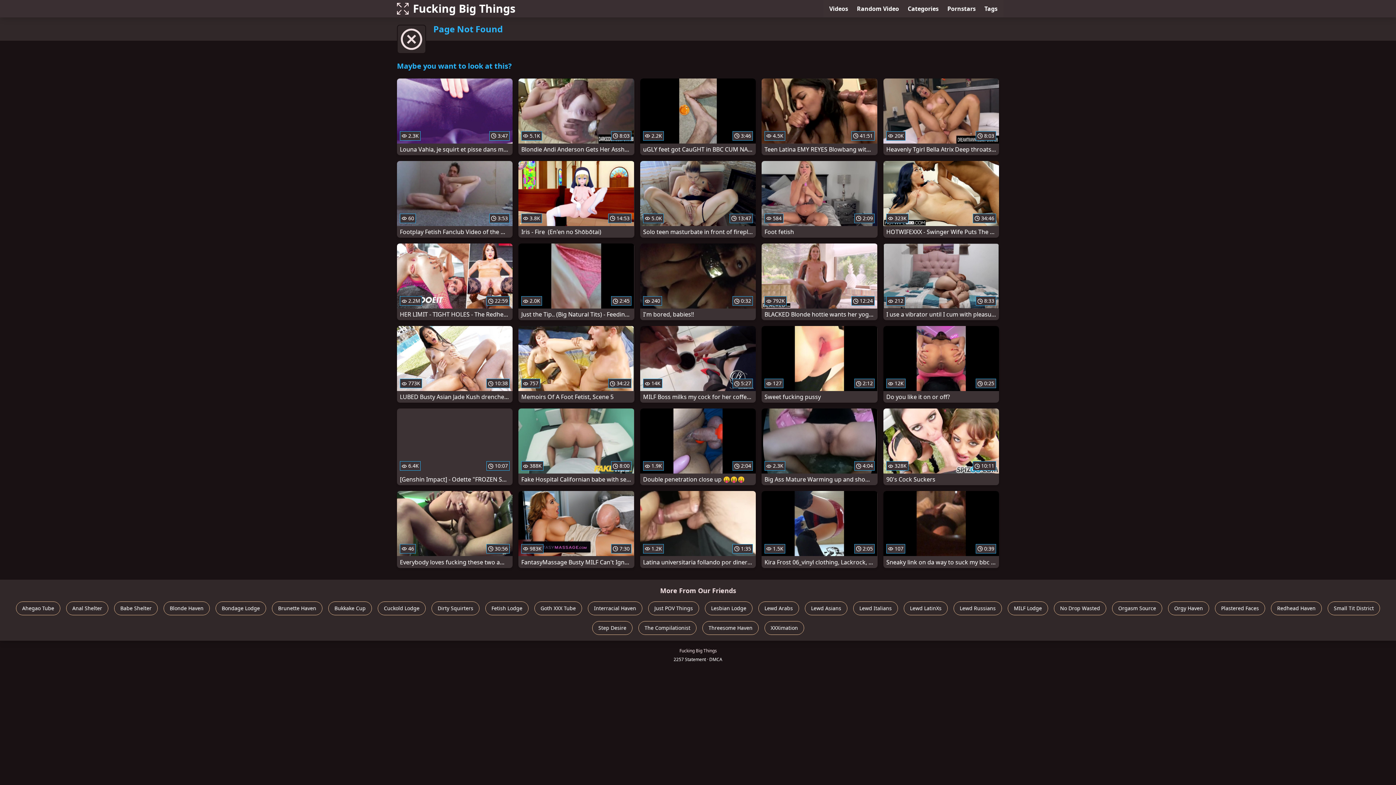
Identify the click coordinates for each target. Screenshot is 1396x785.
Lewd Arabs (779, 608)
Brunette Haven (297, 608)
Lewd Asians (826, 608)
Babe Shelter (136, 608)
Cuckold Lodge (402, 608)
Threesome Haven (731, 627)
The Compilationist (667, 627)
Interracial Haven (615, 608)
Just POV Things (673, 608)
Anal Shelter (87, 608)
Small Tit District (1354, 608)
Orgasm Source (1137, 608)
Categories (923, 9)
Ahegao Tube (38, 608)
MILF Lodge (1028, 608)
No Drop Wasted (1080, 608)
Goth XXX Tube (558, 608)
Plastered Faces (1240, 608)
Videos (838, 9)
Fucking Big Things (464, 8)
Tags (991, 9)
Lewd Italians (875, 608)
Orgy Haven (1188, 608)
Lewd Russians (978, 608)
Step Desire (612, 627)
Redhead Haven (1296, 608)
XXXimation (784, 627)
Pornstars (961, 9)
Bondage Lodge (241, 608)
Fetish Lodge (507, 608)
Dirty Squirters (455, 608)
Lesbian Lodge (728, 608)
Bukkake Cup (350, 608)
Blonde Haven (187, 608)
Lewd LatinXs (926, 608)
